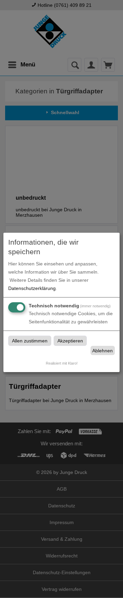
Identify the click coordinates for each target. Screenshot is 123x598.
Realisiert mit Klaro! (62, 363)
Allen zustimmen (29, 340)
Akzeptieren (70, 340)
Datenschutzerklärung (32, 288)
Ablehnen (102, 350)
